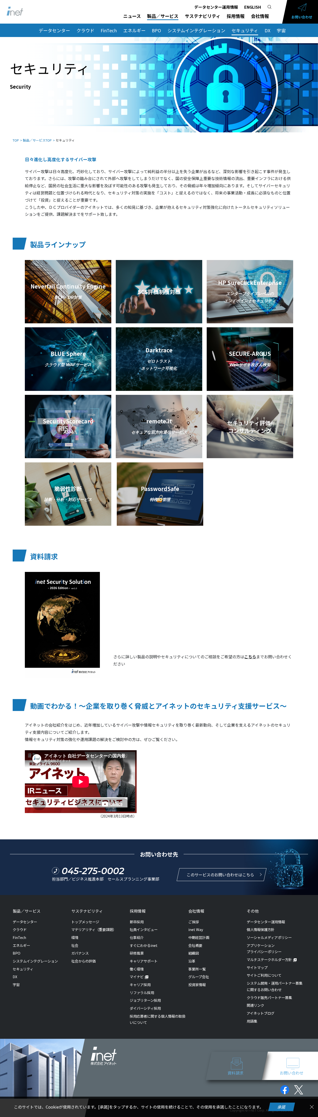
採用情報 (235, 16)
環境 (74, 937)
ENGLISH (252, 7)
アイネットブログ (260, 1013)
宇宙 (281, 30)
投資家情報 (197, 984)
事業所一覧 (197, 968)
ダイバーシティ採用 (145, 1008)
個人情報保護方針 (261, 929)
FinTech (109, 30)
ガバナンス (80, 953)
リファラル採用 (142, 992)
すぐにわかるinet (144, 945)
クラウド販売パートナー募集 (269, 997)
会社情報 (260, 16)
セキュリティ (245, 30)
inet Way (195, 929)
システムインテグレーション (196, 30)
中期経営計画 (198, 937)
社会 (74, 945)
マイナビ (137, 976)
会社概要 (195, 945)
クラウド (85, 30)
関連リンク (255, 1005)
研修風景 (137, 953)
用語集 (252, 1021)
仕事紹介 (137, 937)
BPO (156, 30)
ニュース (132, 16)
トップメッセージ (85, 921)
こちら (250, 657)
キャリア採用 (140, 984)
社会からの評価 (83, 961)
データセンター (54, 30)
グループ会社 (198, 976)
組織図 (193, 953)
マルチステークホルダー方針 (269, 959)
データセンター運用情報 (216, 7)
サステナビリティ (202, 16)
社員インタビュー (144, 929)
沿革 (191, 961)
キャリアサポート (144, 961)
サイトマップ (257, 967)
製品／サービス (162, 16)
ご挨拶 (193, 921)
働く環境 (137, 968)
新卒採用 (137, 921)
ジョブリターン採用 (145, 1000)
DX (267, 30)
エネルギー (134, 30)
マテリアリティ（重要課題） (93, 929)
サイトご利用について (264, 975)
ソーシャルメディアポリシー (269, 937)
